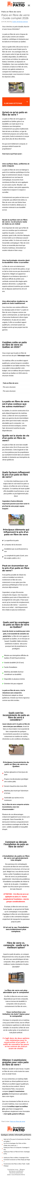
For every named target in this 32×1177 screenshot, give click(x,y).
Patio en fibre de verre (17, 1121)
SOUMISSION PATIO (18, 1174)
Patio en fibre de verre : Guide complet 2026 (15, 16)
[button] (28, 5)
